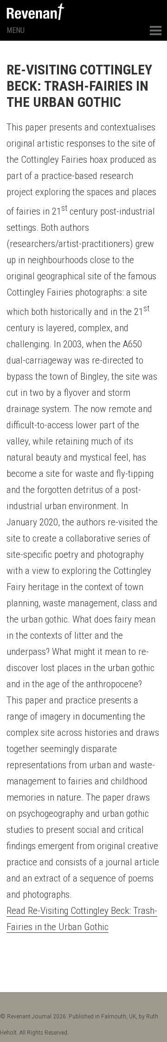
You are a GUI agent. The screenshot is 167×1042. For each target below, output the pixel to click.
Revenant (35, 11)
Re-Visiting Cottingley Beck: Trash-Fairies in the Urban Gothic (79, 86)
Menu (15, 30)
